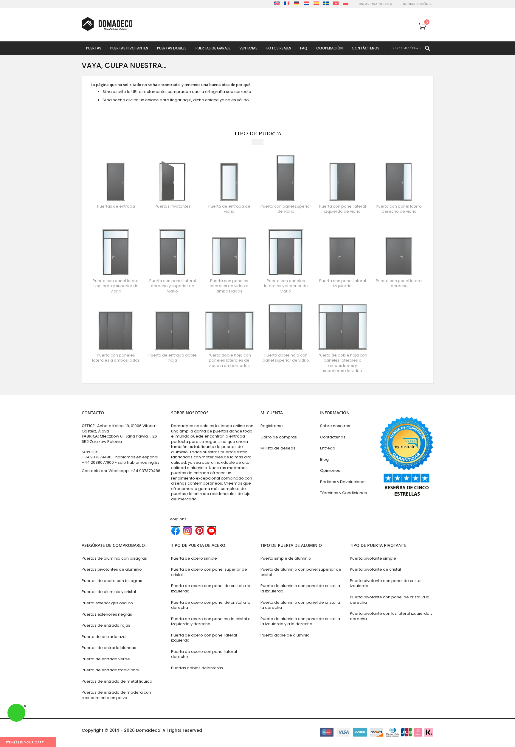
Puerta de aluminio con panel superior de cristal (300, 572)
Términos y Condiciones (343, 493)
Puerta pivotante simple (373, 558)
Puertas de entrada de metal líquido (117, 681)
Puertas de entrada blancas (109, 647)
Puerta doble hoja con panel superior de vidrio (286, 357)
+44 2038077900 (98, 462)
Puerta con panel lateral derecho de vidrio (399, 208)
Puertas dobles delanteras (197, 668)
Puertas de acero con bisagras (112, 580)
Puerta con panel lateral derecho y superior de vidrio (172, 286)
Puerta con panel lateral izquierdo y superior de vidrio (116, 286)
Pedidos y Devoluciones (343, 482)
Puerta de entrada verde (106, 659)
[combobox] (411, 48)
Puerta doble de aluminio (285, 635)
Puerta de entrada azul (104, 636)
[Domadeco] (107, 24)
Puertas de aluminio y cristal (109, 592)
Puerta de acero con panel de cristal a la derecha (210, 605)
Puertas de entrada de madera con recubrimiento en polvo (116, 695)
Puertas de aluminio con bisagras (114, 558)
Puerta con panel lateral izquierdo (342, 283)
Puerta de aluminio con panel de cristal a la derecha (300, 605)
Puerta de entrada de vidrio (229, 208)
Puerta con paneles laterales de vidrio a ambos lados (229, 286)
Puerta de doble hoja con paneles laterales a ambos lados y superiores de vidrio (342, 363)
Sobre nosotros (335, 426)
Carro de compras (278, 437)
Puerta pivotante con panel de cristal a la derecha (389, 599)
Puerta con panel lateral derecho (399, 283)
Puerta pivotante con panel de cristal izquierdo (385, 583)
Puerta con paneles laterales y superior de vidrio (286, 286)
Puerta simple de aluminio (285, 558)
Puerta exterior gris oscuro (107, 603)
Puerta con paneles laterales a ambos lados (116, 357)
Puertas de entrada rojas (106, 625)
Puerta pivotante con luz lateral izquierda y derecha (391, 616)
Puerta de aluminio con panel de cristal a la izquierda (300, 588)
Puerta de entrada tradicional (110, 670)
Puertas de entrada (116, 206)
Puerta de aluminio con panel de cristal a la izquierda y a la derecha (300, 621)
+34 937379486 (96, 457)
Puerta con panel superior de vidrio (285, 208)
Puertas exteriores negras (107, 614)
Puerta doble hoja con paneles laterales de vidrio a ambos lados (229, 360)
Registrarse (271, 426)
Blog (324, 459)
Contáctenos (332, 437)
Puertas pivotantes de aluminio (112, 569)
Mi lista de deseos (277, 448)
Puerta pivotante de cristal (375, 569)
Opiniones (330, 470)
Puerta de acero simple (194, 558)
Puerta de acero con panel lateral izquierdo (204, 637)
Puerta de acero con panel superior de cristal (209, 572)
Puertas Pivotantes (173, 206)
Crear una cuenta (375, 4)
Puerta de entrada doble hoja (172, 357)
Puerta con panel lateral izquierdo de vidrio (342, 208)
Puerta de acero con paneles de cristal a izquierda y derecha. (211, 621)
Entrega (327, 448)
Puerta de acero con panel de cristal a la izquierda (210, 588)
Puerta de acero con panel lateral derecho (204, 654)
